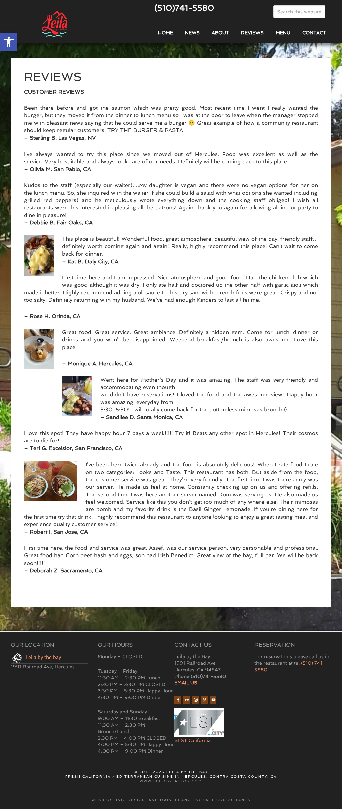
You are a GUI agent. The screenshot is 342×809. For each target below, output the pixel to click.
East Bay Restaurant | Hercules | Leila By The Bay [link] (54, 24)
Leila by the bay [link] (43, 657)
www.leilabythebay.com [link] (171, 781)
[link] (8, 42)
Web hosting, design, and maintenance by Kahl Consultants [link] (171, 800)
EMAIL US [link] (185, 682)
